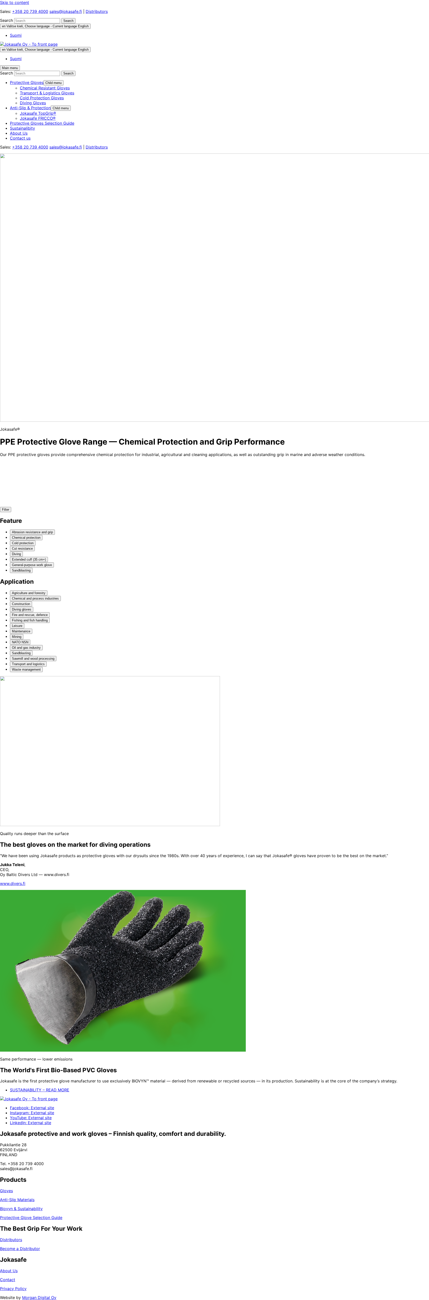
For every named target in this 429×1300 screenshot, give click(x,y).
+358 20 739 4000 (30, 11)
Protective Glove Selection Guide (31, 1217)
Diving (16, 554)
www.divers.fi (12, 883)
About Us (9, 1270)
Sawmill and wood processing (33, 658)
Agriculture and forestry (28, 593)
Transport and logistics (28, 664)
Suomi (16, 35)
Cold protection (23, 543)
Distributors (97, 11)
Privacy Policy (13, 1288)
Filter (5, 509)
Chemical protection (26, 537)
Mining (16, 637)
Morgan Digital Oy (39, 1297)
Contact (7, 1279)
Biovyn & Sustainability (21, 1208)
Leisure (17, 626)
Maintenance (21, 631)
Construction (21, 604)
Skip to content (14, 2)
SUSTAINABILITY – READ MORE (39, 1089)
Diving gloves (21, 609)
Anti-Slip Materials (17, 1199)
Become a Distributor (20, 1248)
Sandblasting (21, 570)
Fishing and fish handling (30, 620)
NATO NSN (20, 642)
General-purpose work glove (32, 565)
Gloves (6, 1190)
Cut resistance (22, 548)
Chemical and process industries (35, 598)
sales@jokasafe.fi (65, 11)
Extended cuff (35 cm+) (29, 559)
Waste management (26, 669)
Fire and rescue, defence (30, 615)
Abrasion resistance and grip (32, 532)
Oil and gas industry (26, 648)
